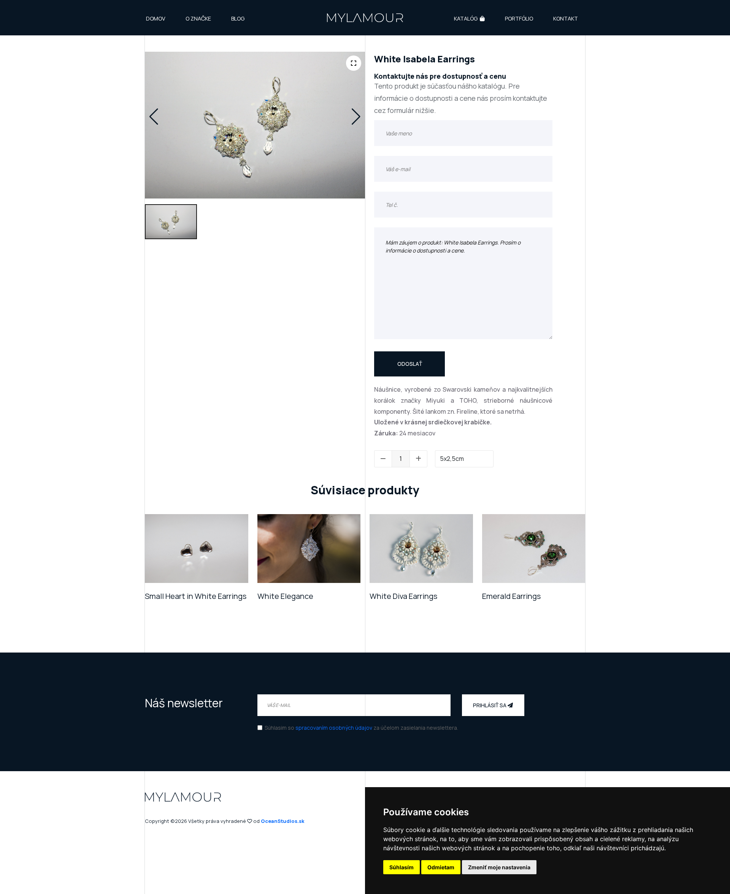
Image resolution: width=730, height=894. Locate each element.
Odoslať (409, 363)
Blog (237, 18)
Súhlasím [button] (401, 867)
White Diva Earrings (403, 596)
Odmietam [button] (440, 867)
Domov (155, 18)
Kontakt (565, 18)
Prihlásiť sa (490, 705)
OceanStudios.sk (282, 821)
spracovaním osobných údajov (333, 727)
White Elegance (285, 596)
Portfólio (519, 18)
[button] (154, 116)
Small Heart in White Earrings (195, 596)
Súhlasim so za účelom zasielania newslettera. (361, 727)
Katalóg (466, 18)
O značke (198, 18)
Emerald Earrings (511, 596)
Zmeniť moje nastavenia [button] (499, 867)
